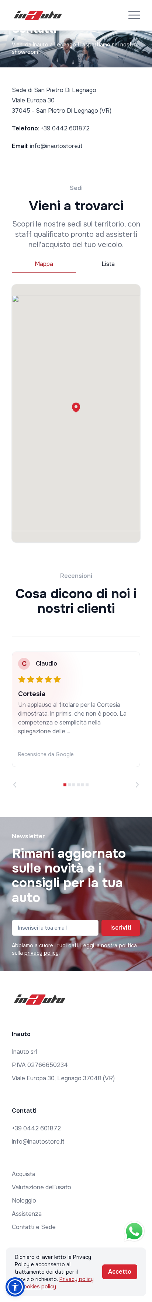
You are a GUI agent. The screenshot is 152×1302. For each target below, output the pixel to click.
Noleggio (24, 1200)
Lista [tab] (108, 264)
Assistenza (27, 1214)
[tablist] (76, 264)
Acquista (23, 1174)
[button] (76, 407)
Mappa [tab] (44, 264)
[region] (76, 720)
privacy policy (41, 953)
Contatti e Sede (34, 1227)
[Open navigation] (134, 15)
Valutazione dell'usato (41, 1187)
